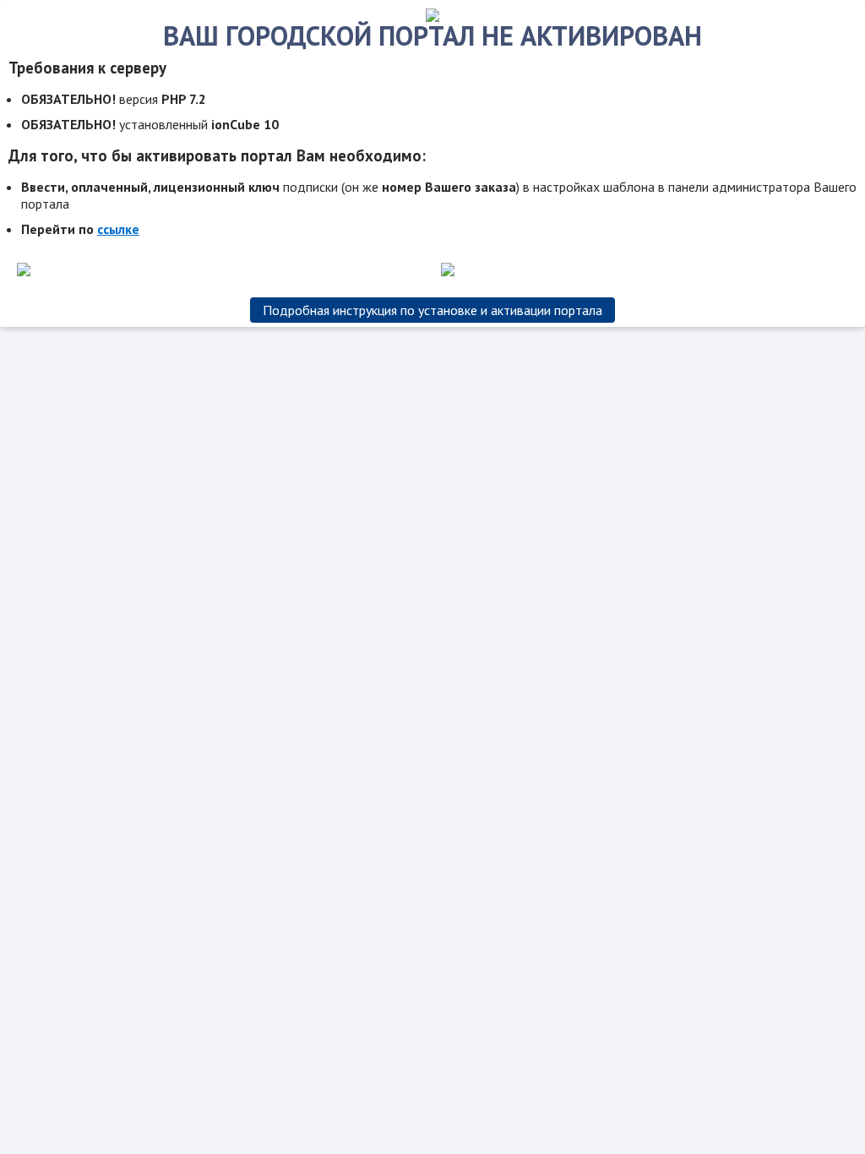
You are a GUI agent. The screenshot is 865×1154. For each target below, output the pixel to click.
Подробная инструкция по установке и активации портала (432, 310)
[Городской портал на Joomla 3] (432, 16)
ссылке (118, 228)
